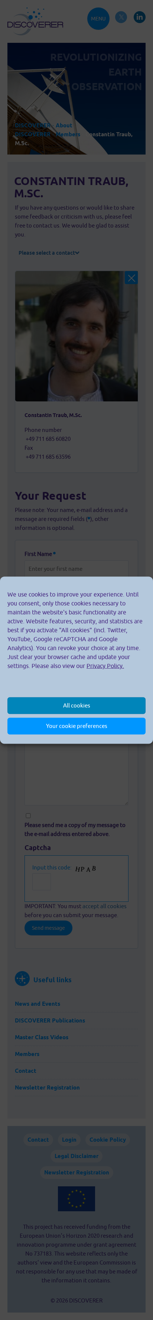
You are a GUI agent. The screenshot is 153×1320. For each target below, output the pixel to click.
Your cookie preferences (76, 726)
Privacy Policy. (105, 665)
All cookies (76, 705)
